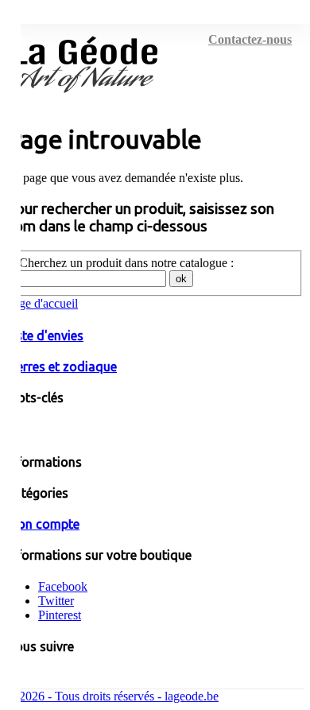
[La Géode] (85, 100)
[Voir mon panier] (271, 35)
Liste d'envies (44, 335)
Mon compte (42, 524)
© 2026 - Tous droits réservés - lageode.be (112, 696)
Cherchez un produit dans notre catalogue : (126, 263)
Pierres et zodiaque (61, 366)
